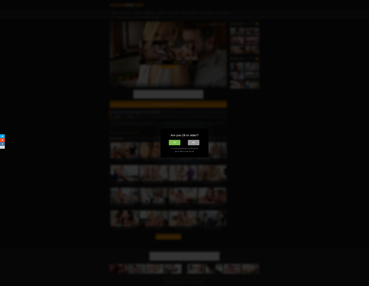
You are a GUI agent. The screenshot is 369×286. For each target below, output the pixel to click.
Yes (174, 142)
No (193, 142)
